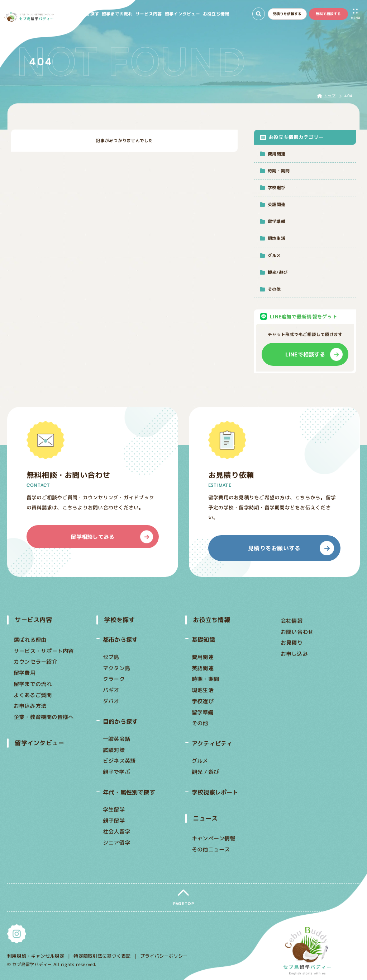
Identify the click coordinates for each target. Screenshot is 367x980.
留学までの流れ (33, 684)
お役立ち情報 (211, 619)
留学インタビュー (40, 742)
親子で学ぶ (116, 772)
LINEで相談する (305, 354)
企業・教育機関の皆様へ (44, 717)
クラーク (114, 679)
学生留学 (114, 809)
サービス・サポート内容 (44, 651)
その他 (200, 723)
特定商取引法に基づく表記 (102, 955)
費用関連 (203, 657)
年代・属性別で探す (129, 792)
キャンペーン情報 (213, 838)
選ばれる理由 (30, 640)
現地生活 (203, 690)
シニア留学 (116, 842)
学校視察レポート (215, 792)
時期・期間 (205, 679)
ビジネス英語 (119, 761)
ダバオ (111, 701)
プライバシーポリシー (163, 956)
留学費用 (24, 673)
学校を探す (119, 619)
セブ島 (111, 657)
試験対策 (114, 749)
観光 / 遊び (205, 772)
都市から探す (120, 639)
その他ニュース (211, 849)
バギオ (111, 690)
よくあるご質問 (33, 695)
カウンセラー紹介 (35, 662)
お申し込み (294, 654)
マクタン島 (116, 668)
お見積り (291, 643)
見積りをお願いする (274, 548)
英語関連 (203, 668)
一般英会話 (116, 739)
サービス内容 (33, 619)
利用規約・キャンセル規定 (35, 955)
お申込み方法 (30, 706)
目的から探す (120, 721)
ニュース (205, 818)
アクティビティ (212, 743)
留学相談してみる (93, 537)
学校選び (203, 701)
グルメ (200, 761)
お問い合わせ (297, 632)
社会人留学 (116, 832)
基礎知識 (203, 639)
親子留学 (114, 821)
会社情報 (291, 621)
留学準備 (203, 712)
